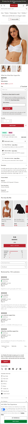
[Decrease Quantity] (2, 121)
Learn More (14, 145)
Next (25, 346)
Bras (19, 13)
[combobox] (14, 89)
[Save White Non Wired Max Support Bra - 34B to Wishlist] (10, 19)
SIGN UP (6, 361)
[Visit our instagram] (6, 369)
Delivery (4, 383)
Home (2, 13)
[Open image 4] (19, 68)
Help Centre (5, 378)
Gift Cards (5, 381)
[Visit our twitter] (2, 369)
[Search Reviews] (26, 263)
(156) (2, 79)
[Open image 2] (8, 68)
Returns (4, 386)
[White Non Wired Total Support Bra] (7, 209)
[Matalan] (14, 5)
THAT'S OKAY (16, 421)
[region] (14, 413)
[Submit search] (4, 5)
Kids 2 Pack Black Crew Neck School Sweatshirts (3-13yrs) (19, 220)
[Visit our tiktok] (17, 369)
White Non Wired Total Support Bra (6, 220)
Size (2, 86)
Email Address (6, 102)
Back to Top (14, 346)
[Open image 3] (14, 68)
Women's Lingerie (13, 13)
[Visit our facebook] (13, 369)
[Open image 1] (3, 68)
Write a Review (4, 81)
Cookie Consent (6, 393)
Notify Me (7, 108)
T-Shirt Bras (23, 13)
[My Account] (23, 5)
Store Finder (5, 376)
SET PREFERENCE (15, 418)
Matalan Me (5, 388)
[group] (3, 224)
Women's (6, 13)
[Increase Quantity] (10, 121)
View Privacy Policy (15, 100)
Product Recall (6, 391)
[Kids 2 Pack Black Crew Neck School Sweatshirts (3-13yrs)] (20, 209)
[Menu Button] (1, 5)
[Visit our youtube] (9, 369)
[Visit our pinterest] (20, 369)
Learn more (23, 137)
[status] (6, 121)
